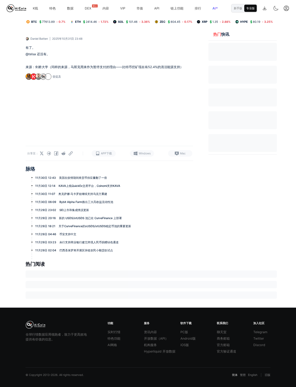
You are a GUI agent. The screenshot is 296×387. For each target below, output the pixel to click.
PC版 (184, 332)
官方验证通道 (225, 351)
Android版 (188, 338)
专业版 (250, 8)
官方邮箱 (223, 345)
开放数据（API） (152, 338)
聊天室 (222, 332)
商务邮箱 (223, 338)
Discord (259, 345)
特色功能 (114, 338)
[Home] (16, 8)
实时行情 (114, 332)
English (252, 375)
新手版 (238, 8)
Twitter (258, 338)
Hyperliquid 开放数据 (152, 351)
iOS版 (184, 345)
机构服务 (150, 345)
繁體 (243, 375)
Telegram (260, 332)
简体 (235, 375)
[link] (46, 22)
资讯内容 (150, 332)
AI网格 (112, 345)
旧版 (267, 375)
